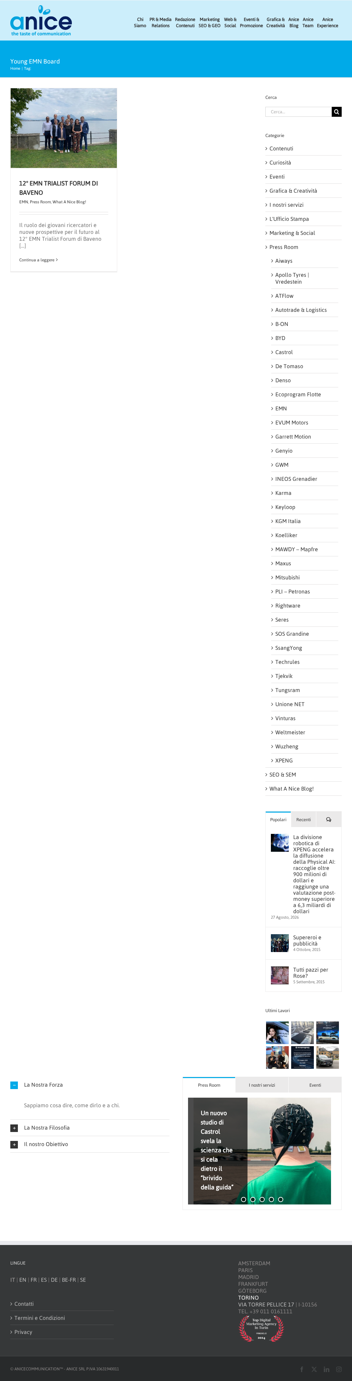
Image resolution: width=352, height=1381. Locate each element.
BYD (280, 338)
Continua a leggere (36, 260)
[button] (89, 1085)
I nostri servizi (287, 205)
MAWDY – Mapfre (296, 549)
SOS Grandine (292, 634)
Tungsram (287, 690)
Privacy (23, 1332)
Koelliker (286, 535)
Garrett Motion (293, 436)
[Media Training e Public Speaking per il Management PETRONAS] (277, 1057)
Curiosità (280, 162)
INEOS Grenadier (296, 479)
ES (44, 1280)
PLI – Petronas (292, 591)
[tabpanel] (262, 1151)
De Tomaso (289, 366)
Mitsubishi (287, 577)
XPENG (284, 760)
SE (83, 1280)
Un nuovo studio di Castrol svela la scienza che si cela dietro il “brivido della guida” (217, 1150)
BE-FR (69, 1280)
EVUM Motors (291, 422)
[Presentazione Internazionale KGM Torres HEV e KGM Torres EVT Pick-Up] (327, 1057)
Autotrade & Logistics (301, 310)
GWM (281, 465)
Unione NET (290, 704)
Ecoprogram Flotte (298, 394)
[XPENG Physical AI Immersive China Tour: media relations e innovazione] (277, 1032)
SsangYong (288, 648)
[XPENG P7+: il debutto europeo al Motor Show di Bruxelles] (327, 1032)
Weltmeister (290, 732)
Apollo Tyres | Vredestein (292, 278)
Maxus (283, 563)
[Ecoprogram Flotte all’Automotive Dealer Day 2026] (302, 1057)
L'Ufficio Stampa (289, 219)
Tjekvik (284, 676)
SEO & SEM (283, 774)
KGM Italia (288, 521)
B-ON (281, 324)
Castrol (284, 352)
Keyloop (285, 507)
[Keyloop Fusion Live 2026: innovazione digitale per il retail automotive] (302, 1032)
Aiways (284, 261)
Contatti (24, 1304)
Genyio (284, 451)
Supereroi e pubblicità (307, 940)
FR (34, 1280)
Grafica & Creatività (293, 191)
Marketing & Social (292, 233)
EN (22, 1280)
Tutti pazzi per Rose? (310, 972)
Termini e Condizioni (39, 1318)
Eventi (277, 176)
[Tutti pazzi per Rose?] (280, 970)
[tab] (209, 1085)
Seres (282, 619)
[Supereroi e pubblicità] (280, 938)
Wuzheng (286, 746)
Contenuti (281, 148)
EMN (23, 202)
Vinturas (285, 718)
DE (54, 1280)
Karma (283, 493)
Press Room (40, 202)
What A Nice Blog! (69, 202)
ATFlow (284, 296)
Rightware (287, 605)
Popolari (278, 819)
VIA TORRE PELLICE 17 (266, 1304)
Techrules (287, 662)
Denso (283, 380)
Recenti (303, 819)
